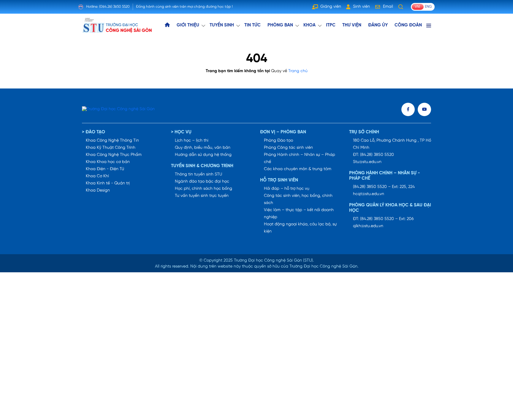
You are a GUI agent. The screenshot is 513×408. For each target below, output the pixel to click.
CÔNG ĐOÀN (408, 25)
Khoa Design (98, 190)
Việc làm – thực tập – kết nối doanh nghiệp (299, 213)
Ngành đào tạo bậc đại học (202, 181)
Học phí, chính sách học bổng (203, 188)
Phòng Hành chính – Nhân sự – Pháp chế (299, 158)
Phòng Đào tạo (278, 140)
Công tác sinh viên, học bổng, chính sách (298, 199)
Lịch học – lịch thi (191, 140)
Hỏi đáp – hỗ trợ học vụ (286, 188)
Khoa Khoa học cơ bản (108, 162)
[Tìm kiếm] (401, 7)
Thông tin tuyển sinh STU (198, 174)
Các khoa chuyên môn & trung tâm (297, 169)
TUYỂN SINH (222, 25)
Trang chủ (298, 71)
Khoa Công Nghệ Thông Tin (112, 140)
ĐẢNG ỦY (378, 25)
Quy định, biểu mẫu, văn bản (202, 148)
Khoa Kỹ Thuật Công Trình (110, 148)
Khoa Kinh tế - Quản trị (108, 183)
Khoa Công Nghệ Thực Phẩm (114, 155)
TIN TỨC (252, 25)
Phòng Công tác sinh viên (288, 148)
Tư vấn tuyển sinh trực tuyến (202, 196)
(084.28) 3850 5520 (114, 7)
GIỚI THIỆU (188, 25)
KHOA (309, 25)
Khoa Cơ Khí (97, 176)
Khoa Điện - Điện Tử (105, 169)
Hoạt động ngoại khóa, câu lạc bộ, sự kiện (300, 228)
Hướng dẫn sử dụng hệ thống (203, 155)
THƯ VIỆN (351, 25)
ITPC (330, 25)
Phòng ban (280, 25)
